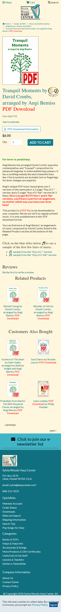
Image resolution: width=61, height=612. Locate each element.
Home (8, 24)
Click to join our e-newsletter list (34, 441)
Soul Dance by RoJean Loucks (43, 361)
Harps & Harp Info (12, 543)
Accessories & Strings (14, 547)
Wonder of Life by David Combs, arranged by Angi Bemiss (43, 312)
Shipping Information (14, 519)
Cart (32, 2)
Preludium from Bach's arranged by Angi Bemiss (12, 407)
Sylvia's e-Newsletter (14, 563)
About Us (7, 577)
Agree (53, 604)
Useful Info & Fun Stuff (15, 555)
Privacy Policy (10, 586)
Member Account (12, 503)
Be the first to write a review (18, 272)
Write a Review (11, 122)
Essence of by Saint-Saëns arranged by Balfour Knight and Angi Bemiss (13, 367)
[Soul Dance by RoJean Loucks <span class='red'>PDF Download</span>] (43, 347)
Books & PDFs (20, 24)
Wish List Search (11, 515)
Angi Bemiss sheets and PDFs (19, 26)
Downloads (8, 511)
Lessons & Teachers (13, 559)
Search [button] (55, 2)
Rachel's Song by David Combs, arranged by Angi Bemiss (12, 312)
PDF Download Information (22, 129)
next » (53, 430)
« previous (10, 424)
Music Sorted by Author (39, 24)
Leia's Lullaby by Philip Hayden (43, 403)
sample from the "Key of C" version (32, 251)
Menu (8, 2)
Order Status (9, 507)
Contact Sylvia (10, 581)
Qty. (4, 141)
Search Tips (8, 523)
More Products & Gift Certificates (21, 551)
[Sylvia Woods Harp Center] (30, 11)
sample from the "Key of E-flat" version (34, 254)
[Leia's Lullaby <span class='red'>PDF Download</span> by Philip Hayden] (43, 389)
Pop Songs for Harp (13, 527)
